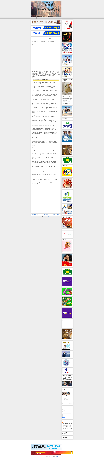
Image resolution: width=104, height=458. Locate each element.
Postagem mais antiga (56, 214)
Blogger (57, 456)
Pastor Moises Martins (66, 422)
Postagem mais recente (35, 214)
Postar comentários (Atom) (47, 216)
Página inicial (46, 214)
